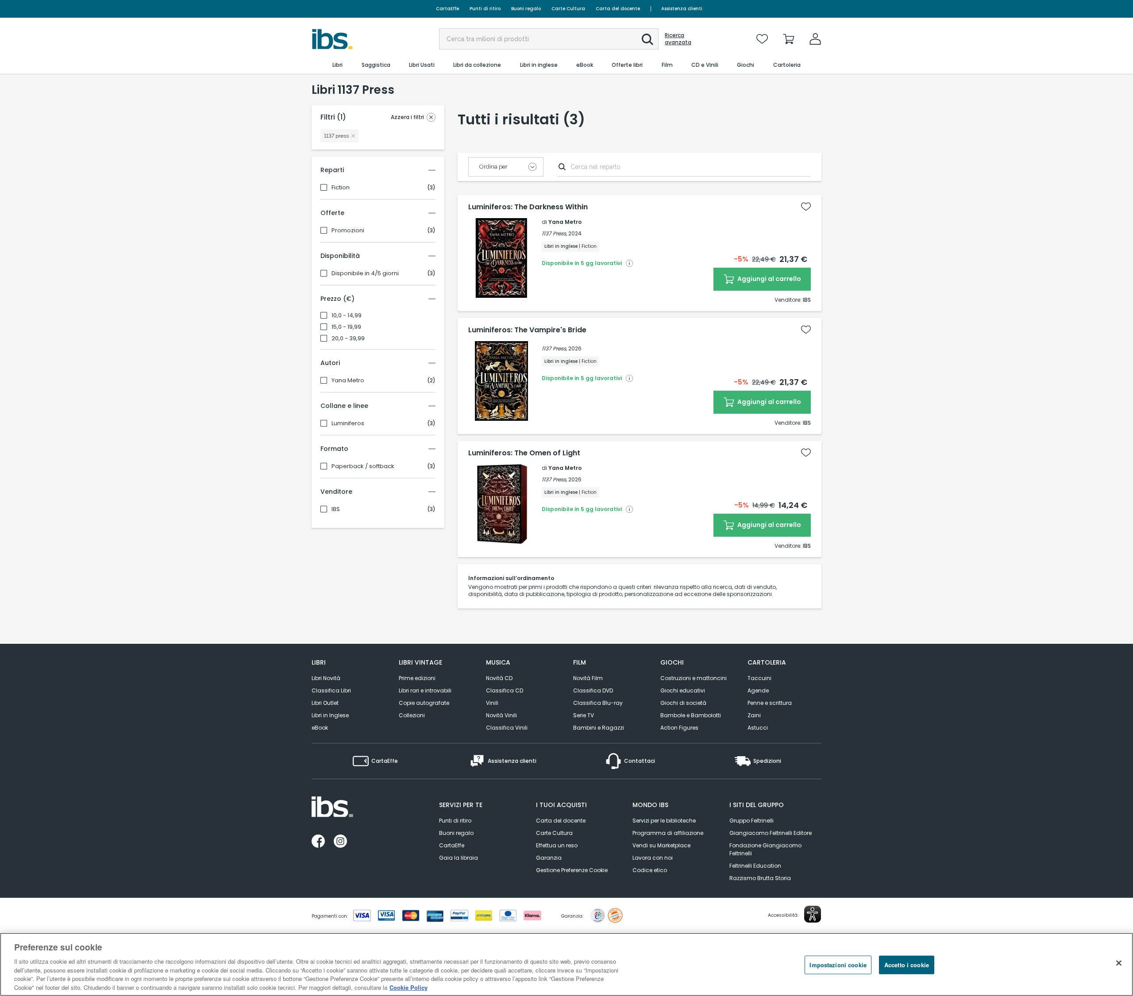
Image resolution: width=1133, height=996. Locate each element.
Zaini (754, 715)
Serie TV (583, 715)
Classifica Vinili (507, 727)
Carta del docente (618, 8)
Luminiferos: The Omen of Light (524, 453)
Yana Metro (347, 380)
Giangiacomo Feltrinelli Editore (770, 833)
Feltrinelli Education (755, 865)
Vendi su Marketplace (661, 845)
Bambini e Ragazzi (598, 727)
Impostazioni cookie (837, 965)
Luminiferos (347, 423)
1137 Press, (554, 233)
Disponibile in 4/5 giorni (365, 273)
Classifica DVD (593, 690)
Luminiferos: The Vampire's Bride (527, 330)
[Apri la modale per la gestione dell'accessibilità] (812, 914)
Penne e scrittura (770, 703)
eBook (320, 727)
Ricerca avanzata (678, 39)
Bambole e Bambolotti (690, 715)
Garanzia (549, 857)
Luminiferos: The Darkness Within (528, 207)
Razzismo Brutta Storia (760, 878)
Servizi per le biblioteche (664, 820)
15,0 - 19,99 (346, 327)
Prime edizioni (417, 678)
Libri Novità (326, 678)
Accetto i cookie (906, 965)
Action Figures (679, 727)
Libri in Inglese (330, 715)
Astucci (758, 727)
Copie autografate (424, 703)
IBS (335, 509)
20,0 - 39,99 (348, 338)
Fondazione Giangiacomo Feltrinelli (765, 849)
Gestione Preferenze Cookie (572, 870)
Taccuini (759, 678)
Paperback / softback (362, 466)
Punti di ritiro (485, 8)
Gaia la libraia (458, 857)
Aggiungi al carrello (768, 278)
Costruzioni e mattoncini (693, 678)
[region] (566, 964)
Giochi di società (683, 703)
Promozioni (347, 230)
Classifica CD (504, 690)
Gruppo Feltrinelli (751, 820)
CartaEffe (447, 8)
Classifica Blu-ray (598, 703)
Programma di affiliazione (667, 833)
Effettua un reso (557, 845)
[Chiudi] (1119, 963)
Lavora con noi (652, 857)
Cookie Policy (408, 987)
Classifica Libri (331, 690)
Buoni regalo (526, 8)
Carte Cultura (568, 8)
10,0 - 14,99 (346, 315)
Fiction (340, 187)
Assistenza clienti (681, 8)
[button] (647, 39)
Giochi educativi (682, 690)
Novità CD (499, 678)
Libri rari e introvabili (425, 690)
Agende (758, 690)
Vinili (492, 703)
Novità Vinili (501, 715)
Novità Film (588, 678)
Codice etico (649, 870)
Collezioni (412, 715)
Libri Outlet (325, 703)
